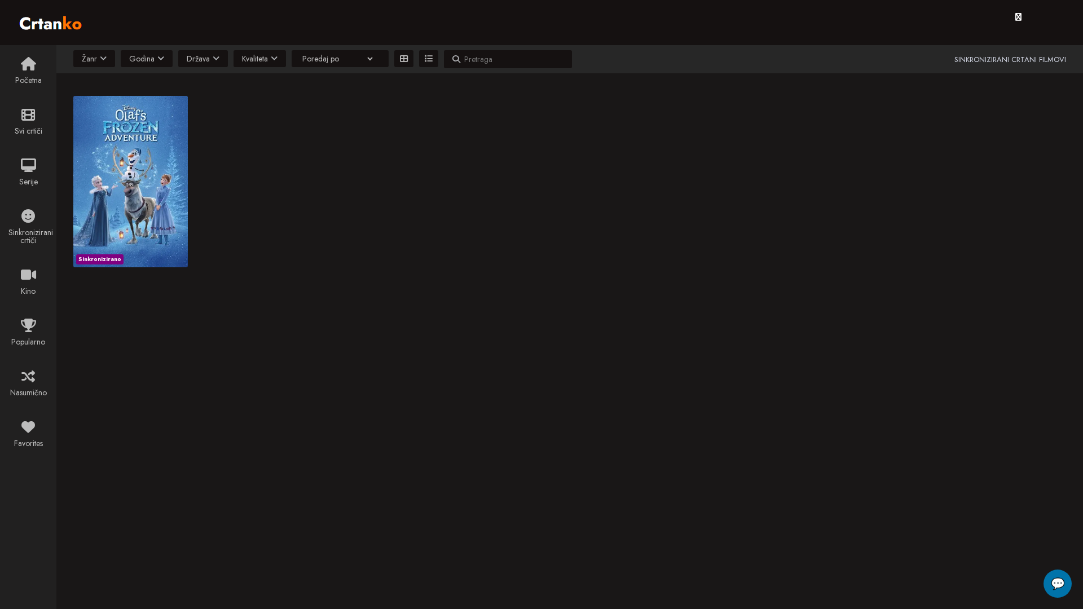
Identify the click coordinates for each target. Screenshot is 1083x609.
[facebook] (1018, 17)
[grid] (403, 59)
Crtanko (56, 20)
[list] (428, 59)
